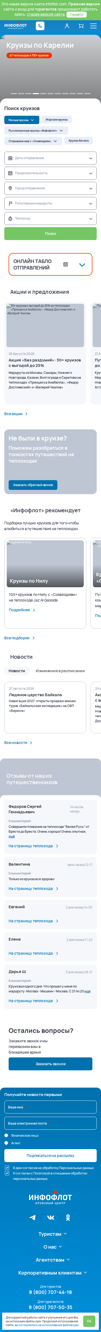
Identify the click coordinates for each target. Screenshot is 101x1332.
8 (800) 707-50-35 (50, 1307)
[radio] (6, 1135)
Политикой (41, 1173)
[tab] (14, 93)
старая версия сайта (46, 14)
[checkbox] (7, 1168)
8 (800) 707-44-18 (50, 1292)
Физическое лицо (25, 1135)
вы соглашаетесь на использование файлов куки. (47, 1325)
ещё (12, 836)
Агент (15, 1143)
